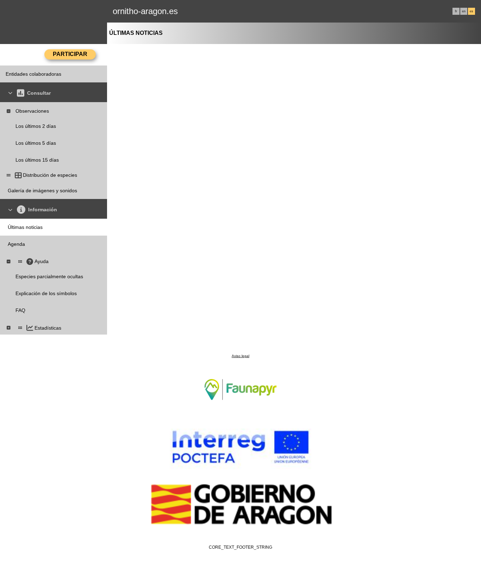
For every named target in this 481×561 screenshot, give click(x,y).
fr (456, 11)
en (464, 11)
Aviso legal (240, 356)
